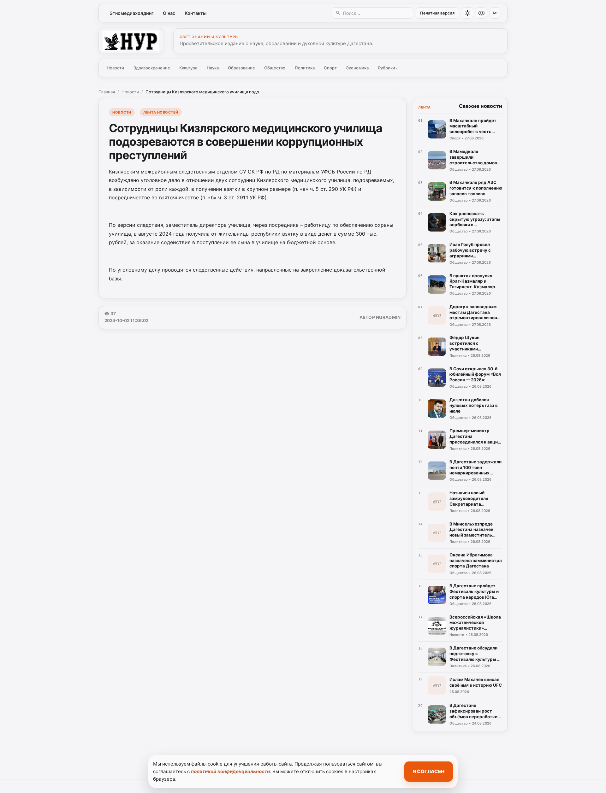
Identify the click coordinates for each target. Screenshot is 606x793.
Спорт (330, 67)
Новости (115, 67)
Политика (305, 67)
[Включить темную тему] (467, 13)
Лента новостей (160, 112)
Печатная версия (437, 13)
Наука (213, 67)
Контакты (195, 13)
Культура (188, 67)
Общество (274, 67)
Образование (241, 67)
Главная (106, 91)
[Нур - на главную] (130, 40)
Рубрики (388, 67)
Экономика (357, 67)
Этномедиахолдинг (132, 13)
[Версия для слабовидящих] (481, 13)
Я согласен (428, 771)
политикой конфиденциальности (230, 771)
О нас (169, 13)
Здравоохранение (152, 67)
